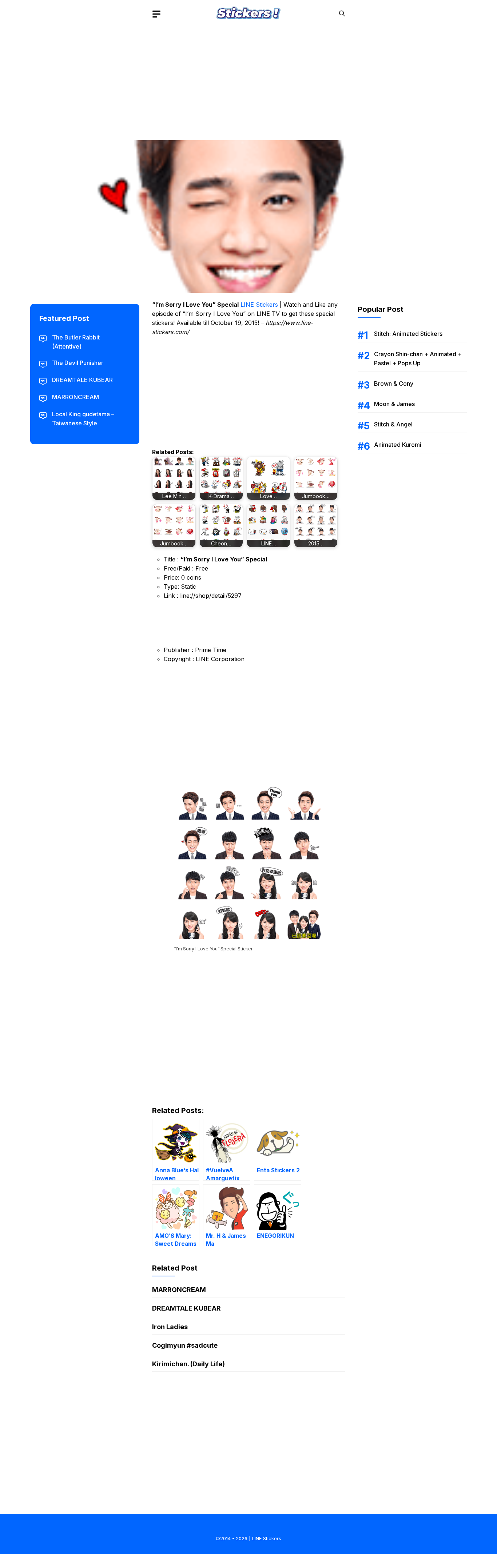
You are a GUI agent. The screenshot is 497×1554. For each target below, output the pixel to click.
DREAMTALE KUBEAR (186, 1308)
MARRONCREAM (179, 1289)
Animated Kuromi (397, 444)
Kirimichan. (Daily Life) (188, 1364)
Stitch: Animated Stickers (408, 333)
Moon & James (394, 404)
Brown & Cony (393, 383)
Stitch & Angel (393, 424)
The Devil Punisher (77, 362)
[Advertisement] (248, 78)
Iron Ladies (170, 1327)
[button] (342, 13)
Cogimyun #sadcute (185, 1345)
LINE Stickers (259, 304)
